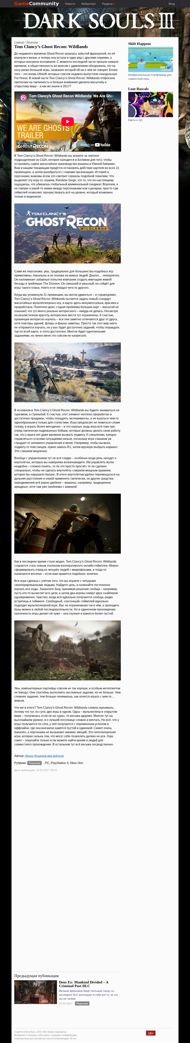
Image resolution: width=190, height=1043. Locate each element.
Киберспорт (88, 3)
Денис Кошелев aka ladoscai (44, 755)
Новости (70, 3)
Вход (172, 3)
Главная (19, 42)
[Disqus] (67, 824)
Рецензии (32, 42)
